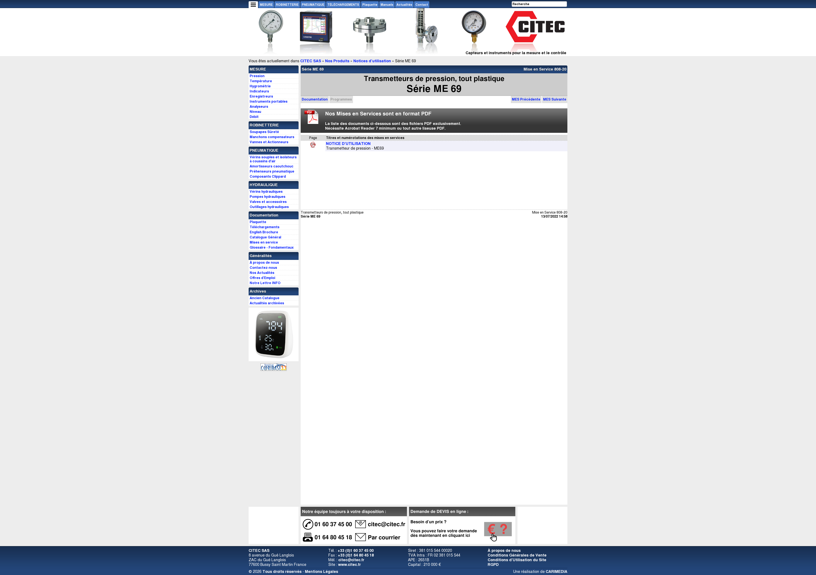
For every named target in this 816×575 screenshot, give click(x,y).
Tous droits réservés (282, 571)
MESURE (266, 4)
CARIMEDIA (556, 571)
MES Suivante (554, 99)
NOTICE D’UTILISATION (348, 144)
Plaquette (369, 4)
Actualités (404, 4)
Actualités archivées (267, 303)
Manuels (387, 4)
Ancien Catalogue (264, 298)
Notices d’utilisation (372, 61)
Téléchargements (264, 227)
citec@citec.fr (351, 560)
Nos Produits (337, 61)
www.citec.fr (349, 564)
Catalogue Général (265, 237)
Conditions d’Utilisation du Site (517, 560)
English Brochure (264, 232)
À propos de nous (504, 550)
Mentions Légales (321, 571)
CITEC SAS (310, 61)
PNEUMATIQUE (313, 4)
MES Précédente (526, 99)
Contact (421, 4)
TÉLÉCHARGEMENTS (343, 4)
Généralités (261, 256)
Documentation (315, 99)
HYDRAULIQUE (264, 185)
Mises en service (264, 242)
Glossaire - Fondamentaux (272, 247)
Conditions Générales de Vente (517, 555)
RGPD (493, 564)
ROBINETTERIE (287, 4)
